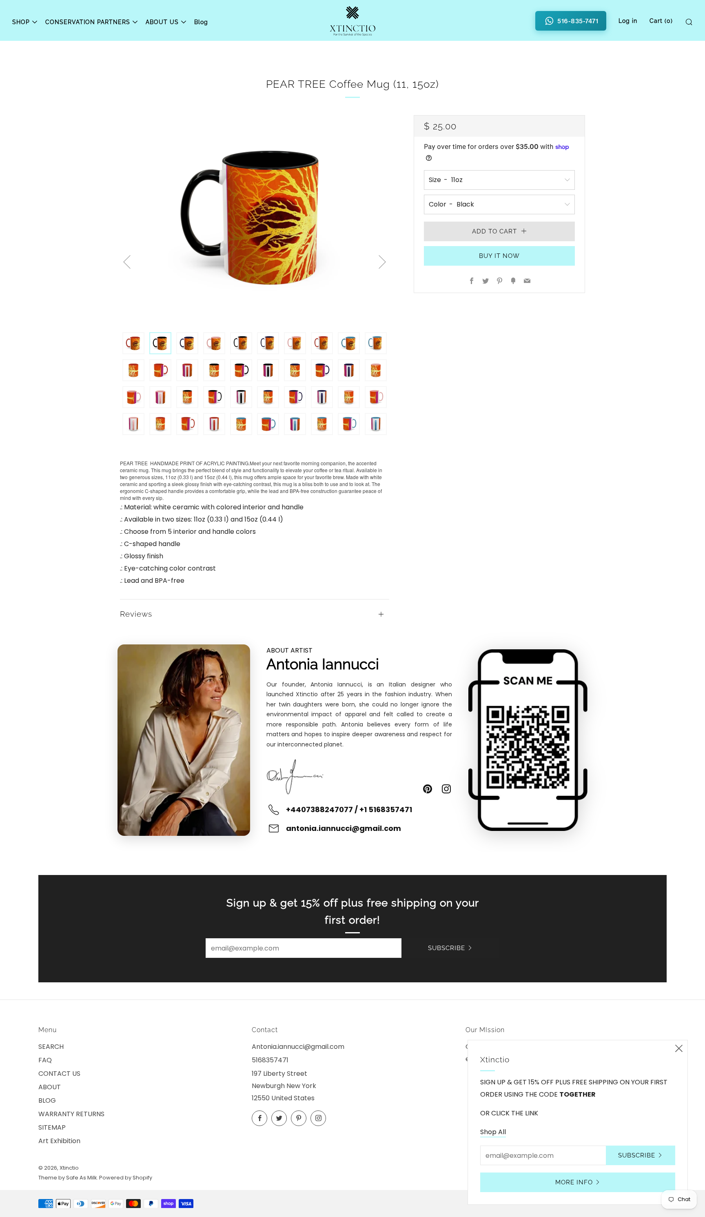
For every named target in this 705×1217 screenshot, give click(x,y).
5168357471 (270, 1060)
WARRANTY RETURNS (71, 1114)
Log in (628, 21)
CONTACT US (59, 1073)
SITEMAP (52, 1127)
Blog (201, 22)
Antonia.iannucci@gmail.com (298, 1046)
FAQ (45, 1060)
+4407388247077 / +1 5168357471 (349, 809)
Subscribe (446, 948)
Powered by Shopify (125, 1177)
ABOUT (49, 1087)
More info (574, 1182)
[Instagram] (446, 789)
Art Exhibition (59, 1141)
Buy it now (499, 256)
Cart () (661, 21)
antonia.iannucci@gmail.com (343, 828)
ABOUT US (162, 22)
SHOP (21, 22)
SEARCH (51, 1046)
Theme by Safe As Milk (67, 1177)
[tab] (133, 343)
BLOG (47, 1100)
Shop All (493, 1132)
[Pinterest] (427, 789)
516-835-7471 (577, 20)
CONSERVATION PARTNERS (87, 22)
